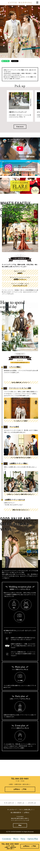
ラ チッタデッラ (9, 803)
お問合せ (26, 812)
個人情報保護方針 (16, 812)
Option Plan (32, 838)
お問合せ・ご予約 (20, 789)
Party (23, 838)
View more (20, 126)
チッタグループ (12, 809)
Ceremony (6, 838)
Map (20, 825)
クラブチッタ (32, 803)
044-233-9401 (22, 779)
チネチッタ (21, 803)
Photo (15, 838)
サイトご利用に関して (26, 809)
